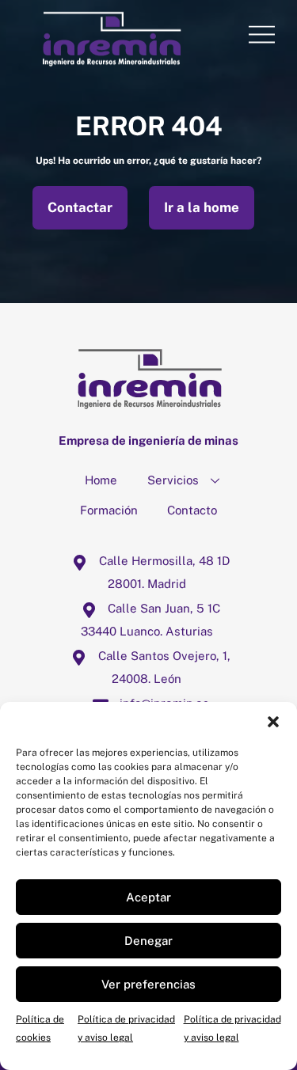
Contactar (80, 207)
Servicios (173, 480)
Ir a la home (201, 207)
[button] (273, 722)
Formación (109, 510)
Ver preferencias (148, 984)
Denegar (148, 940)
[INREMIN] (111, 62)
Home (101, 480)
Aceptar (148, 897)
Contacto (192, 510)
